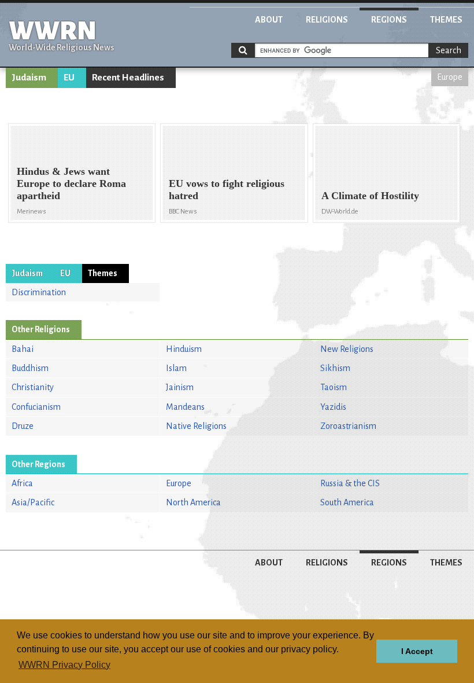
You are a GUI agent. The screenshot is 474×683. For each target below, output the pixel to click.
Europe (449, 77)
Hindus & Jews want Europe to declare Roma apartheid (71, 183)
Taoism (333, 387)
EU (69, 77)
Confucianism (36, 407)
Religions (327, 19)
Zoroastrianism (348, 426)
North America (193, 502)
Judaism (29, 77)
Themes (446, 19)
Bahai (23, 349)
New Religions (346, 349)
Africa (22, 483)
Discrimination (39, 292)
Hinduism (184, 349)
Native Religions (196, 426)
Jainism (180, 387)
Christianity (33, 387)
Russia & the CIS (350, 483)
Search (448, 50)
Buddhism (30, 368)
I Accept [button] (417, 651)
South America (347, 502)
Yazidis (333, 407)
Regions (389, 19)
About (269, 19)
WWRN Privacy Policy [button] (64, 665)
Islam (176, 368)
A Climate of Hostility (370, 195)
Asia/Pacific (33, 502)
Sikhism (335, 368)
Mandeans (185, 407)
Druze (23, 426)
